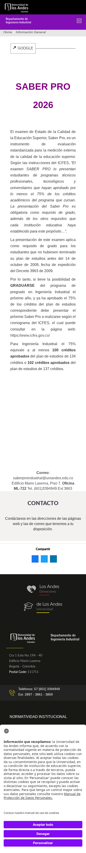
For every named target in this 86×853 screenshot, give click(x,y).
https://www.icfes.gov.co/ (30, 335)
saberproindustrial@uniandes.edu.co (43, 478)
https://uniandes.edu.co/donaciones (43, 590)
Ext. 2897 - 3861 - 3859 (35, 694)
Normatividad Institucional (38, 717)
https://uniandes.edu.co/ (43, 607)
